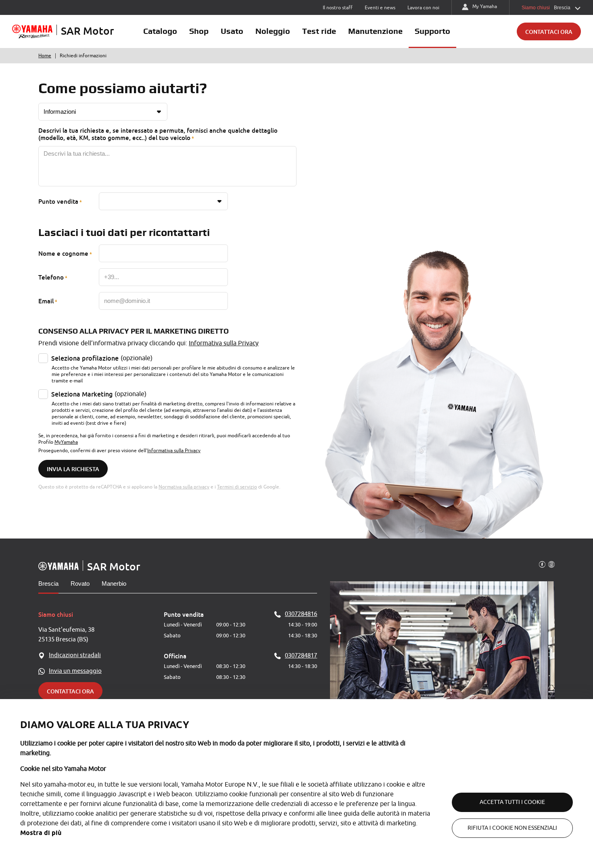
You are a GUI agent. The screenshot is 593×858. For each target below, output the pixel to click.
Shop (199, 31)
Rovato (80, 583)
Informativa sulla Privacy (224, 343)
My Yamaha (484, 6)
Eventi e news (380, 7)
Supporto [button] (432, 31)
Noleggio (272, 31)
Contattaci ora (548, 31)
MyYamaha (66, 442)
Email (46, 301)
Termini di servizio (237, 487)
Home (44, 55)
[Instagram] (551, 564)
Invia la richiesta (73, 469)
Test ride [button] (319, 31)
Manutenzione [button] (375, 31)
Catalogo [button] (160, 31)
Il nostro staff (338, 7)
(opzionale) (101, 358)
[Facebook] (542, 564)
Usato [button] (232, 31)
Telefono (51, 277)
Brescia (48, 583)
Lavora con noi (423, 7)
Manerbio (114, 583)
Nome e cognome (63, 253)
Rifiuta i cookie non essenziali (512, 828)
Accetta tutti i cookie (512, 802)
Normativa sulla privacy (184, 487)
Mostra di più (40, 833)
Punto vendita (58, 201)
